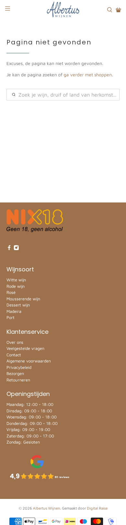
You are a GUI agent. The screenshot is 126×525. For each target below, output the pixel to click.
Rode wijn (15, 286)
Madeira (13, 311)
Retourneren (18, 379)
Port (10, 317)
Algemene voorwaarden (28, 360)
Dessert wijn (18, 304)
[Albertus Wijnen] (63, 10)
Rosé (11, 292)
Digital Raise (97, 508)
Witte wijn (16, 279)
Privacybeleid (18, 367)
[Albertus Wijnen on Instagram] (16, 248)
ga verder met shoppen (88, 74)
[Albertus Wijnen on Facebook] (9, 248)
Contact (13, 354)
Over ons (14, 342)
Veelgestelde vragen (25, 348)
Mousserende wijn (23, 298)
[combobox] (63, 94)
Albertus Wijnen (46, 508)
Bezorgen (15, 373)
